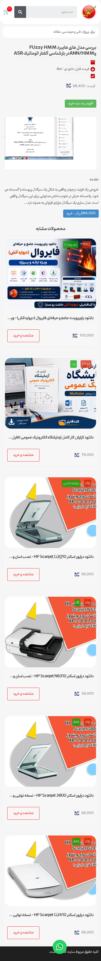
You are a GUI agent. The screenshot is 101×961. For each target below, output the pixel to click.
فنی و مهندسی (71, 31)
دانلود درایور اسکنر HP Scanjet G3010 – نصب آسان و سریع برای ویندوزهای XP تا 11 (53, 559)
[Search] (20, 12)
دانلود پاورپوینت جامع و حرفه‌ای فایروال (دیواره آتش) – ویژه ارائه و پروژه (51, 320)
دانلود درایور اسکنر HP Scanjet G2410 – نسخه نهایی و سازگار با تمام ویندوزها (52, 917)
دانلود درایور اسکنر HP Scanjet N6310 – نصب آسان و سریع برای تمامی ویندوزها (53, 678)
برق (92, 31)
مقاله (57, 31)
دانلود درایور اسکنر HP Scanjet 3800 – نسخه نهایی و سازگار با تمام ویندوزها (53, 797)
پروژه (85, 31)
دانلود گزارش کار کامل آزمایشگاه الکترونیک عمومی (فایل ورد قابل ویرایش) (53, 439)
